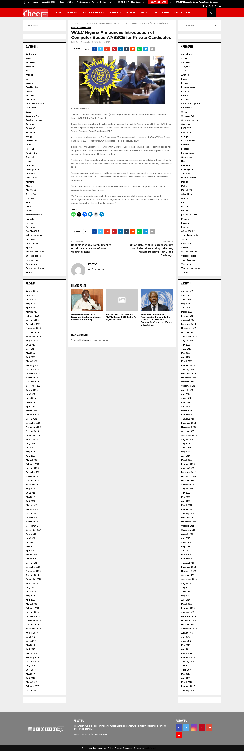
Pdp (28, 202)
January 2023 (32, 468)
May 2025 (30, 353)
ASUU (28, 71)
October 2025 (32, 332)
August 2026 (32, 291)
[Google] (209, 727)
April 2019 (30, 649)
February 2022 (32, 509)
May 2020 (30, 596)
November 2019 (33, 620)
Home (62, 2)
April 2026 (30, 308)
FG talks (30, 145)
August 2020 (32, 583)
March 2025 (31, 361)
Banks (29, 79)
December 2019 (33, 616)
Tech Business (33, 260)
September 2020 (33, 579)
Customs (30, 124)
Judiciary (30, 173)
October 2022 (32, 480)
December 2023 (33, 423)
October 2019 (32, 624)
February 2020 (32, 608)
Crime (28, 112)
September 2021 (33, 530)
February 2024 (32, 415)
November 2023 (33, 427)
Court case (31, 108)
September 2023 (33, 435)
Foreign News (32, 153)
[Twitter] (186, 727)
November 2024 (33, 378)
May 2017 (30, 674)
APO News (71, 2)
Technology (31, 264)
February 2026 (32, 316)
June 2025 (31, 349)
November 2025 (33, 328)
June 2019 (31, 641)
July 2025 (30, 345)
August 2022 (32, 489)
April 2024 (30, 406)
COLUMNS (30, 99)
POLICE (29, 206)
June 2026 (31, 299)
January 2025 (32, 369)
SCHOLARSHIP (123, 2)
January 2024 (32, 419)
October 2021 (32, 526)
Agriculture (31, 54)
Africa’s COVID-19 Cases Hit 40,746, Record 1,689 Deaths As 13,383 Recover (121, 317)
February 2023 (32, 464)
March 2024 (31, 411)
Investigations (32, 169)
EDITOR (76, 42)
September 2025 (33, 336)
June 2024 (31, 398)
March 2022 (31, 505)
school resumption (35, 235)
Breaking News (77, 27)
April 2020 (30, 600)
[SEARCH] (60, 25)
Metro (29, 186)
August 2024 (32, 390)
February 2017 (32, 686)
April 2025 (30, 357)
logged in (87, 340)
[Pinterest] (202, 727)
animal (29, 58)
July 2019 (30, 637)
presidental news (34, 215)
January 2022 (32, 513)
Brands (29, 83)
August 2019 (32, 633)
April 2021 (30, 550)
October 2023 (32, 431)
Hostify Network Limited (153, 748)
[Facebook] (179, 727)
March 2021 (31, 554)
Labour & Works (33, 178)
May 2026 (30, 304)
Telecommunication (35, 268)
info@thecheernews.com (96, 734)
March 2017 (31, 682)
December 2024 (33, 373)
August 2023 (32, 439)
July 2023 (30, 443)
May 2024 (30, 402)
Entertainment (32, 141)
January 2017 (32, 690)
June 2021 (31, 542)
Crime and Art (32, 116)
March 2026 (31, 312)
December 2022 (33, 472)
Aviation (29, 75)
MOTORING (31, 190)
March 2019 (31, 653)
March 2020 (31, 604)
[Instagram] (194, 727)
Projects (30, 219)
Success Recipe (33, 256)
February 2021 (32, 559)
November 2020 (33, 571)
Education (87, 27)
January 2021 (32, 563)
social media (32, 243)
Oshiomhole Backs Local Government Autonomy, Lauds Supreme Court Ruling (86, 317)
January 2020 (32, 612)
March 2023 (31, 460)
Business (104, 2)
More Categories (137, 2)
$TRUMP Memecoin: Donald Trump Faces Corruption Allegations (202, 2)
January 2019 (32, 661)
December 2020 (33, 567)
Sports (29, 248)
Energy (29, 136)
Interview (30, 165)
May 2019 (30, 645)
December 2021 (33, 517)
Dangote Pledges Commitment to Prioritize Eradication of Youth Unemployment (91, 248)
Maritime (30, 182)
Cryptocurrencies (83, 2)
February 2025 (32, 365)
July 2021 (30, 538)
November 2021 (33, 522)
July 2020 (30, 587)
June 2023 (31, 447)
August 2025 (32, 340)
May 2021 (30, 546)
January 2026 (32, 320)
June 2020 (31, 592)
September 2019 (33, 629)
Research (30, 227)
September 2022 (33, 485)
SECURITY (30, 239)
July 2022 (30, 493)
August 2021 (32, 534)
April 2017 (30, 678)
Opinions (30, 198)
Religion (29, 223)
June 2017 (31, 670)
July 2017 (30, 666)
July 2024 (30, 394)
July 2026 (30, 295)
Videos (112, 2)
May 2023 (30, 452)
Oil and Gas (31, 194)
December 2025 (33, 324)
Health (29, 161)
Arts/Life (30, 67)
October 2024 (32, 382)
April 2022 (30, 501)
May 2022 (30, 497)
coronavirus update (35, 103)
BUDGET (30, 91)
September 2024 (33, 386)
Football (30, 149)
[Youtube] (179, 735)
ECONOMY (30, 128)
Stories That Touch (35, 252)
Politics (95, 2)
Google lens (31, 157)
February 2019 (32, 657)
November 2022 (33, 476)
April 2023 (30, 456)
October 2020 (32, 575)
